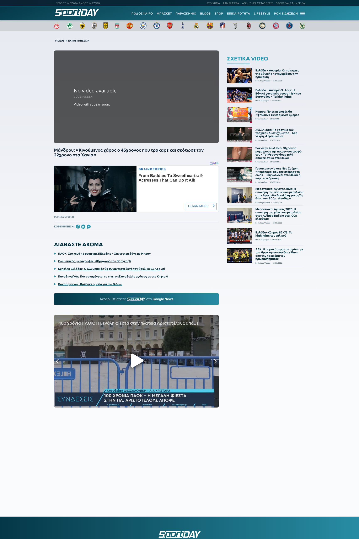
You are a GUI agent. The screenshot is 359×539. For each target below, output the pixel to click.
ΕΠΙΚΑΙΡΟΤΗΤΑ (238, 13)
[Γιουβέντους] (235, 25)
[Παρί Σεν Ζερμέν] (289, 25)
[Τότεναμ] (183, 25)
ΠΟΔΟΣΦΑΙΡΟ (142, 13)
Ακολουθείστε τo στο (136, 299)
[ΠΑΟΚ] (94, 25)
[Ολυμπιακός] (56, 25)
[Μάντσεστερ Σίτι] (143, 25)
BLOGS (205, 13)
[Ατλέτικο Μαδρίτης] (222, 25)
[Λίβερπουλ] (117, 25)
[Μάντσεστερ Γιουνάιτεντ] (129, 25)
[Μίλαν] (248, 25)
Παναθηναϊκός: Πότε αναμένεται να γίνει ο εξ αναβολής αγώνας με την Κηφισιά (113, 276)
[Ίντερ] (262, 25)
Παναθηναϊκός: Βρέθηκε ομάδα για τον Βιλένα (90, 284)
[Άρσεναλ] (169, 25)
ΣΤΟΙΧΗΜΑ (213, 3)
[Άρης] (105, 25)
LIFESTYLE (262, 13)
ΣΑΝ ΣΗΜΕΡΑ (231, 3)
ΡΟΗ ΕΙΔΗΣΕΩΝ (286, 13)
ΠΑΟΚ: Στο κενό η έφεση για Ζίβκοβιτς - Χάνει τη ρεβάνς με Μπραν (104, 253)
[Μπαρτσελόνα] (210, 25)
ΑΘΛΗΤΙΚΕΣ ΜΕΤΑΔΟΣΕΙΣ (257, 3)
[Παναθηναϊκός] (69, 25)
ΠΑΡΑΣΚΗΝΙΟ (186, 13)
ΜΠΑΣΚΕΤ (164, 13)
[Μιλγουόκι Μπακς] (302, 25)
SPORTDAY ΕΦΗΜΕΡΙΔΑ (290, 3)
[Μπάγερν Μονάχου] (276, 25)
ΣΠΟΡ (219, 13)
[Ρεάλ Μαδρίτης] (196, 25)
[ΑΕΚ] (82, 25)
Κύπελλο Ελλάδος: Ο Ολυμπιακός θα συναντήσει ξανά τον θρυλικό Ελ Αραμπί (111, 269)
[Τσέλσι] (156, 25)
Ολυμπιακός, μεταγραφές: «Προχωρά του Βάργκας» (94, 261)
